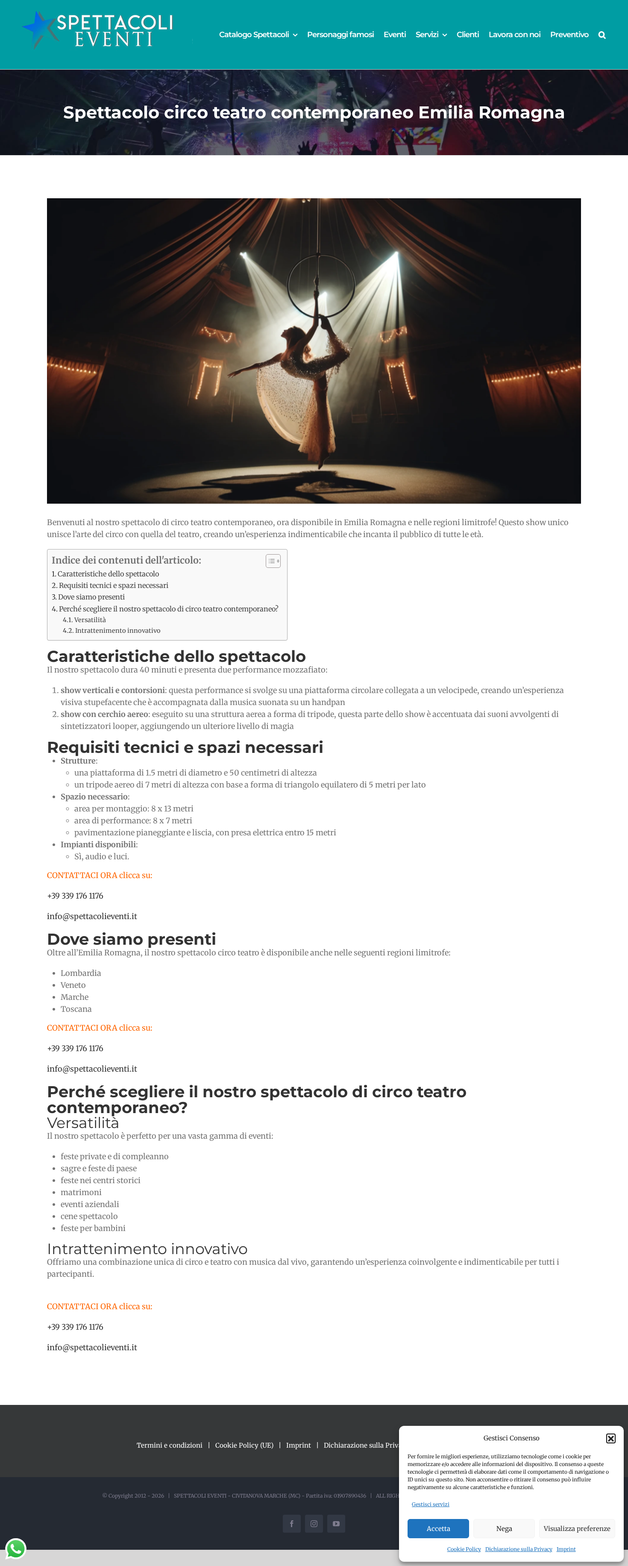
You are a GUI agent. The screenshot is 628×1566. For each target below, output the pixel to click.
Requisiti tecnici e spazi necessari (113, 585)
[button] (611, 1438)
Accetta (438, 1529)
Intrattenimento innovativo (118, 631)
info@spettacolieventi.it (92, 916)
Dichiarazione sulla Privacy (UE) (374, 1445)
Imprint (566, 1549)
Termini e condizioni (169, 1445)
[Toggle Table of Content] (269, 561)
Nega (504, 1529)
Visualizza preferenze (577, 1529)
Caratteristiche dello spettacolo (108, 574)
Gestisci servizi (430, 1504)
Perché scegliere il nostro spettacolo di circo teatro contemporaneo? (169, 609)
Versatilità (90, 620)
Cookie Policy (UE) (244, 1445)
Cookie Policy (464, 1549)
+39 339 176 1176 (75, 896)
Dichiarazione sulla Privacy (518, 1549)
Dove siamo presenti (91, 597)
